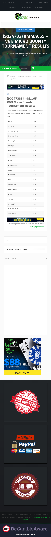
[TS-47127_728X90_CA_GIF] (25, 219)
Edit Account (30, 2)
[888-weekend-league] (22, 356)
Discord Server (26, 7)
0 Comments (37, 76)
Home (6, 53)
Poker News (39, 7)
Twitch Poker (12, 7)
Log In (20, 2)
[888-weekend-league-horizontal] (25, 86)
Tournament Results (25, 30)
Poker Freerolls (43, 2)
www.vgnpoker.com (36, 226)
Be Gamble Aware (39, 517)
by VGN (12, 76)
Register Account (8, 2)
